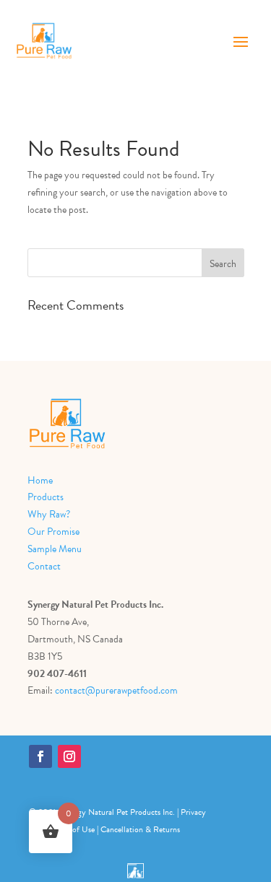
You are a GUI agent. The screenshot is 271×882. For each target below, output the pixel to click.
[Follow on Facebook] (40, 756)
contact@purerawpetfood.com (116, 690)
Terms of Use (73, 829)
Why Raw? (48, 514)
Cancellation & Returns (140, 829)
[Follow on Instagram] (69, 756)
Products (45, 497)
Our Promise (53, 531)
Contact (44, 566)
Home (40, 480)
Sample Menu (54, 548)
